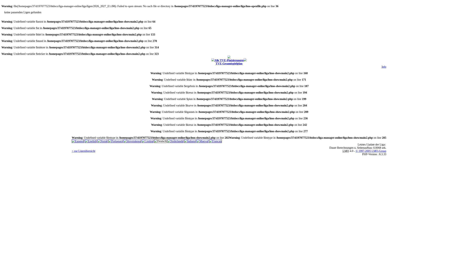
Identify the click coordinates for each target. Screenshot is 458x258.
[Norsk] (102, 141)
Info (384, 66)
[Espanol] (78, 141)
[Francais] (215, 141)
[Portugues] (115, 141)
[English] (91, 141)
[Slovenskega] (132, 141)
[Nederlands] (175, 141)
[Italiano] (190, 141)
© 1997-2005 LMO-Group (371, 150)
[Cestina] (147, 141)
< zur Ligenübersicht (83, 150)
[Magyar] (202, 141)
